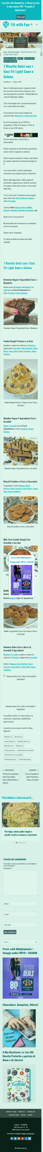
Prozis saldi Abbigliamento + (21, 557)
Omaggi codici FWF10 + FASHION (21, 562)
